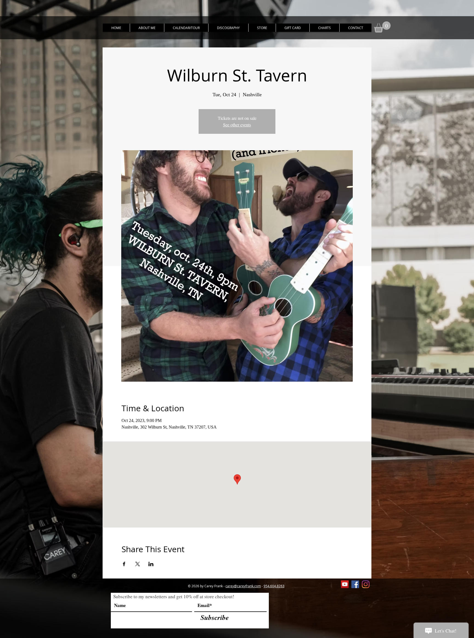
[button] (382, 27)
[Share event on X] (137, 564)
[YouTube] (345, 584)
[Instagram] (365, 584)
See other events (237, 124)
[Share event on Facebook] (124, 564)
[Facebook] (355, 584)
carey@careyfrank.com (243, 586)
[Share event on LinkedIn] (151, 564)
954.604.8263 (274, 586)
